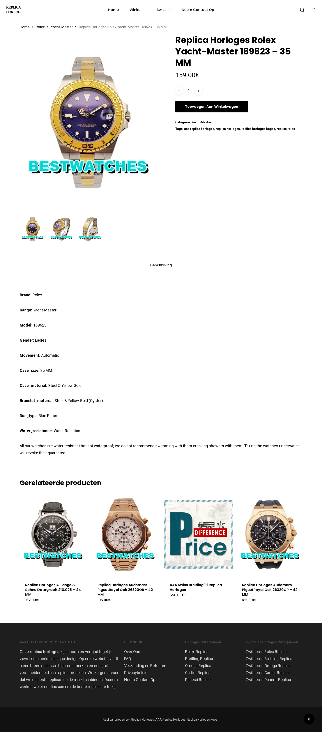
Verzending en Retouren (145, 665)
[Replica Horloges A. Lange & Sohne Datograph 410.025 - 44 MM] (54, 534)
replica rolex (286, 129)
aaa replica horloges (199, 129)
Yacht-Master (62, 27)
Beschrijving (161, 265)
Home (25, 27)
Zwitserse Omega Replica (268, 665)
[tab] (161, 265)
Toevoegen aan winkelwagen (211, 106)
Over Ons (132, 651)
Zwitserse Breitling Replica (269, 658)
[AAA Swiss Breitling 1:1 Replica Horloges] (198, 534)
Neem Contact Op (139, 679)
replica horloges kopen (258, 129)
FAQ (127, 658)
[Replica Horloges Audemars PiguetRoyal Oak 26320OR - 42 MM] (126, 534)
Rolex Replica (196, 651)
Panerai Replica (198, 679)
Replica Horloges (15, 9)
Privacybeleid (135, 672)
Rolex (40, 27)
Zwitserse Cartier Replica (268, 672)
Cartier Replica (197, 672)
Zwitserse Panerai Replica (268, 679)
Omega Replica (198, 665)
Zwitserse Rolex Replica (267, 651)
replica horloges (228, 129)
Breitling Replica (199, 658)
